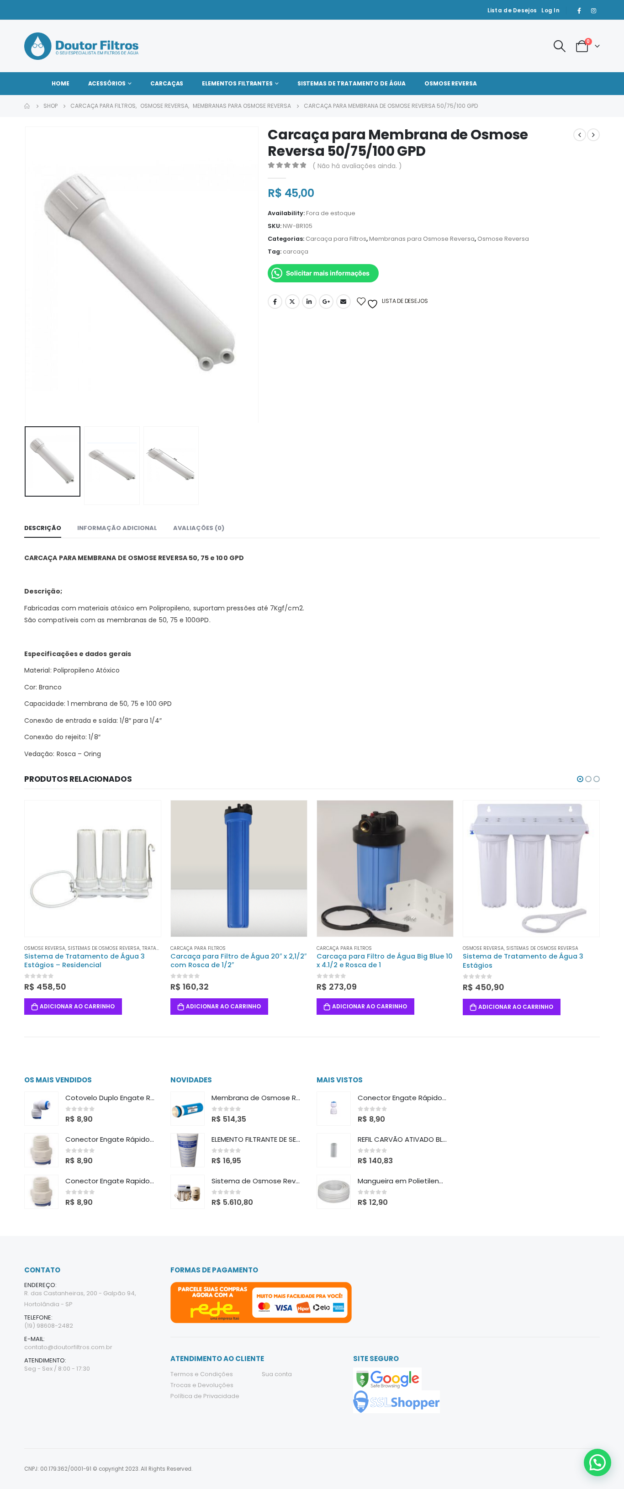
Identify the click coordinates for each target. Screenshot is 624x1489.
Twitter (292, 301)
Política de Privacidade (204, 1396)
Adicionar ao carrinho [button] (77, 1007)
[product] (93, 868)
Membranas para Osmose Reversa (422, 239)
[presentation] (26, 274)
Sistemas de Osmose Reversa (104, 948)
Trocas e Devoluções (201, 1385)
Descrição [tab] (42, 528)
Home (60, 83)
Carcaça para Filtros (336, 239)
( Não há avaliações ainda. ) (357, 165)
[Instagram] (593, 10)
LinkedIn (309, 301)
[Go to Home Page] (27, 106)
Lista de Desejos (512, 10)
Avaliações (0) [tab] (198, 528)
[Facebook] (579, 10)
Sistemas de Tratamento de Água (351, 83)
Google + (326, 301)
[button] (580, 779)
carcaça (295, 251)
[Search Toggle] (559, 46)
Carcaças (166, 83)
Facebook (275, 301)
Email (343, 301)
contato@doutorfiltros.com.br (68, 1347)
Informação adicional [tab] (117, 528)
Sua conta (277, 1374)
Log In (550, 10)
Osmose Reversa (450, 83)
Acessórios (107, 83)
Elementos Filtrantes (237, 83)
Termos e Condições (201, 1374)
